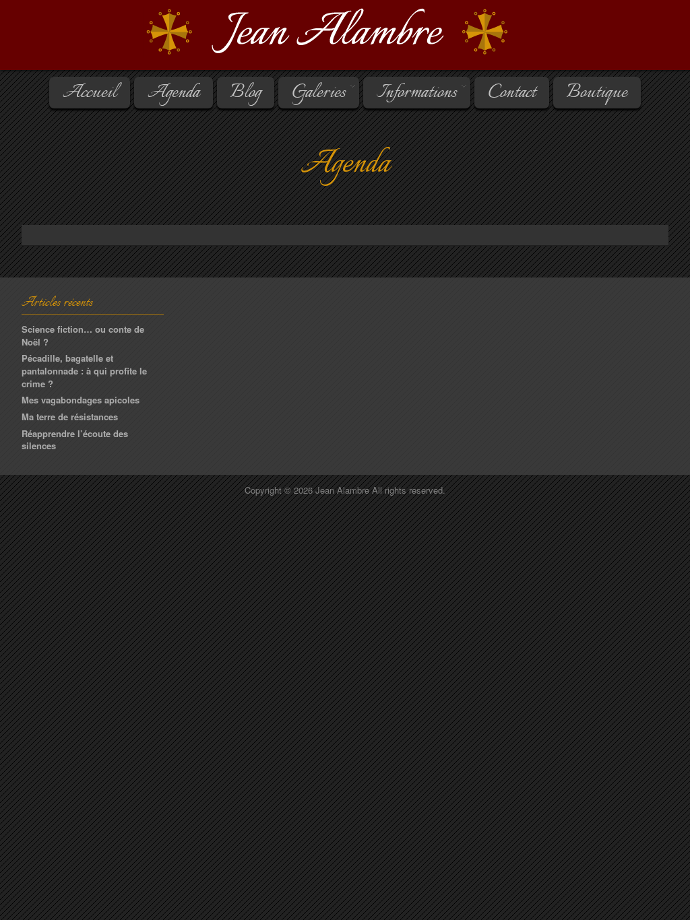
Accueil (90, 93)
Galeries (312, 93)
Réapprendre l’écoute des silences (75, 440)
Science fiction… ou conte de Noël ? (83, 335)
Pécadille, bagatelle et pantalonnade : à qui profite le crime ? (84, 370)
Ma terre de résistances (70, 416)
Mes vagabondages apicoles (80, 399)
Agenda (173, 93)
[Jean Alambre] (345, 32)
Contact (512, 93)
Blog (245, 93)
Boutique (597, 93)
